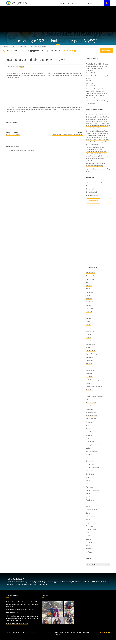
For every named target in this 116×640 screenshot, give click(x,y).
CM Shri (88, 328)
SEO (87, 503)
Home (6, 46)
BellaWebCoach (91, 163)
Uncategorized (90, 542)
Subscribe (93, 201)
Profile (61, 3)
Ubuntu (88, 539)
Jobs (87, 425)
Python (88, 493)
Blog (13, 46)
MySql (22, 67)
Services (80, 3)
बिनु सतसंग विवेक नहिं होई (13, 134)
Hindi (87, 399)
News (88, 458)
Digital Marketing (91, 354)
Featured (106, 50)
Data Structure (90, 344)
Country (88, 334)
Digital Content (91, 350)
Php (87, 484)
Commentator (90, 331)
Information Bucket (92, 415)
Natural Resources (92, 451)
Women (88, 545)
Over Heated (90, 474)
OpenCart (89, 471)
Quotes (88, 497)
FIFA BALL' (89, 376)
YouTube (89, 552)
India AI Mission (91, 412)
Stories (88, 519)
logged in (19, 150)
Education (89, 363)
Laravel (88, 432)
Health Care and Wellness (94, 396)
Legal (88, 438)
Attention (89, 289)
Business (89, 305)
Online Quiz (90, 461)
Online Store (90, 464)
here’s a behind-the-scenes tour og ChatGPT (98, 158)
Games (88, 393)
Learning (89, 435)
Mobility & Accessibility (93, 445)
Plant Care (89, 487)
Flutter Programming (92, 380)
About (70, 3)
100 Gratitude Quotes (93, 128)
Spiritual (88, 506)
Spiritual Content (91, 510)
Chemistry (89, 315)
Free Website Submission (94, 386)
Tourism (88, 536)
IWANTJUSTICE (91, 419)
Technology (89, 526)
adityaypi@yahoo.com (34, 51)
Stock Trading (90, 516)
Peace (88, 480)
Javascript (89, 422)
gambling (89, 389)
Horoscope (89, 409)
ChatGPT (89, 311)
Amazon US (90, 279)
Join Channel (55, 51)
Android (88, 282)
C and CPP (89, 308)
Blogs (98, 3)
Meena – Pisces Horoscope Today (97, 101)
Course (88, 337)
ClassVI (88, 324)
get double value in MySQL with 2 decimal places (67, 134)
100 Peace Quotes (92, 144)
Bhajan (88, 295)
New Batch (89, 454)
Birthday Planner (91, 302)
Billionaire (89, 298)
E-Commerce (90, 360)
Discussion (89, 357)
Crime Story (90, 341)
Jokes (88, 428)
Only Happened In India (93, 467)
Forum (88, 383)
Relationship (90, 500)
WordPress (89, 549)
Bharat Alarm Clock (92, 83)
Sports (88, 513)
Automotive (89, 292)
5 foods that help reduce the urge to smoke (20, 609)
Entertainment (90, 370)
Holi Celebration (91, 402)
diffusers (88, 347)
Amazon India (90, 276)
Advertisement (90, 272)
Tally (87, 523)
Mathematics (90, 441)
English (88, 367)
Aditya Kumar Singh (97, 582)
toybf (87, 169)
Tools (89, 3)
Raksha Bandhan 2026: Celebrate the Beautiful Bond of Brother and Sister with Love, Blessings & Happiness (22, 604)
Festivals (89, 373)
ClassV (88, 321)
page (87, 477)
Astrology (89, 285)
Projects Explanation (92, 490)
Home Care (89, 406)
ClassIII (88, 318)
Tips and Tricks (91, 529)
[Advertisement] (58, 19)
